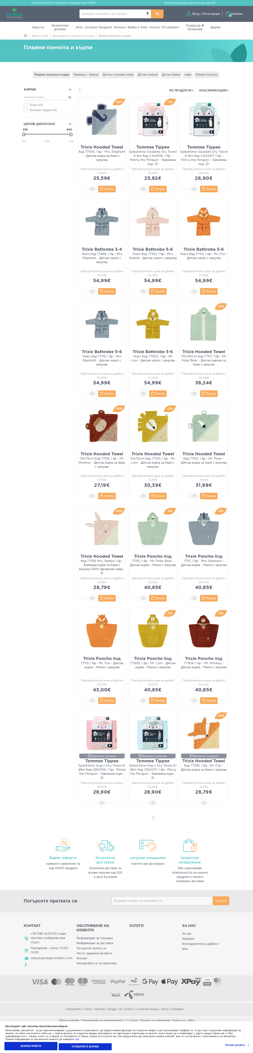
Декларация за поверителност (103, 1020)
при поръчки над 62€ (189, 3)
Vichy (165, 1009)
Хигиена (120, 27)
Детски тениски (148, 74)
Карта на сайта (183, 1020)
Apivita (100, 1009)
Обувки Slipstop (206, 74)
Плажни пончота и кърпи (51, 74)
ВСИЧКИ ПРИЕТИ (31, 1046)
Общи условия (69, 1020)
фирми (216, 27)
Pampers (178, 1009)
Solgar (112, 1009)
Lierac (88, 1009)
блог (185, 948)
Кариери (188, 938)
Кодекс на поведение (156, 1020)
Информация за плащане (94, 938)
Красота (38, 27)
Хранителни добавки (60, 27)
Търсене (221, 900)
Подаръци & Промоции (195, 27)
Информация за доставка (94, 943)
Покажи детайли (235, 1045)
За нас (187, 933)
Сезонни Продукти (98, 27)
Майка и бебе (138, 27)
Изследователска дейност (200, 943)
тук (77, 1039)
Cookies (132, 1020)
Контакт (81, 958)
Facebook (26, 965)
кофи (188, 74)
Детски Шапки (171, 74)
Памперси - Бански (86, 74)
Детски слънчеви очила (118, 74)
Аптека (154, 27)
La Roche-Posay (147, 1009)
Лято (79, 27)
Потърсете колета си (91, 948)
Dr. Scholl (126, 1009)
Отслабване (170, 27)
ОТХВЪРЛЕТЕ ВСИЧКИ (85, 1046)
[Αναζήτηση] (157, 13)
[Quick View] (92, 189)
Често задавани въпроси (94, 953)
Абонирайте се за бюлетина (96, 963)
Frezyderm (73, 1009)
